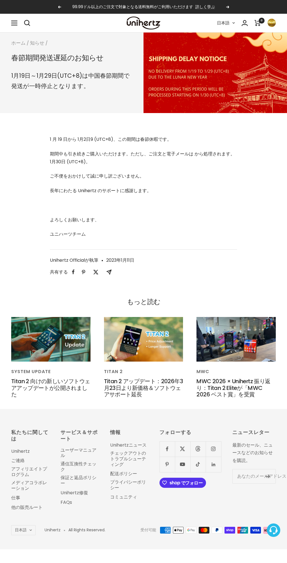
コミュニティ (123, 497)
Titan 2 (113, 371)
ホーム (18, 43)
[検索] (27, 23)
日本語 (223, 23)
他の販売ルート (27, 507)
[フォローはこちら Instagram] (213, 449)
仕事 (15, 498)
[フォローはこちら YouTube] (182, 464)
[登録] (267, 476)
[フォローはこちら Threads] (198, 449)
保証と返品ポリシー (78, 480)
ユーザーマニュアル (78, 452)
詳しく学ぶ (205, 7)
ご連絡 (18, 460)
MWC (202, 371)
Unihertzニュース (128, 445)
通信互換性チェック (78, 466)
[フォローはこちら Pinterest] (167, 464)
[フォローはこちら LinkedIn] (213, 464)
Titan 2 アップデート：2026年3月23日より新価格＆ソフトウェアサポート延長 (143, 387)
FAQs (66, 502)
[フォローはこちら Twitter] (182, 449)
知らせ (37, 43)
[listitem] (73, 272)
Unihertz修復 (74, 493)
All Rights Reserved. (86, 530)
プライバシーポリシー (128, 484)
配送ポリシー (123, 474)
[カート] (257, 23)
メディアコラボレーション (29, 485)
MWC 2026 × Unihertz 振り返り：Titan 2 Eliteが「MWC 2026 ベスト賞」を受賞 (233, 387)
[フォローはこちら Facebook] (167, 449)
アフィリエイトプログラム (29, 471)
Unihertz (20, 451)
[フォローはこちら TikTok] (198, 464)
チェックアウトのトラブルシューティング (128, 459)
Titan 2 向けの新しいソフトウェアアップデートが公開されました (50, 387)
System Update (31, 371)
